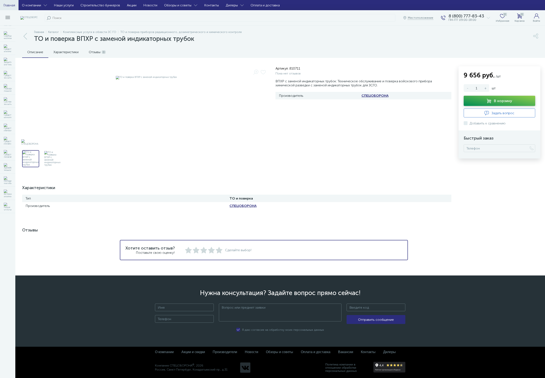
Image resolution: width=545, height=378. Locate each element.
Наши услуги (64, 5)
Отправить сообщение (376, 320)
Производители (225, 352)
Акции (131, 5)
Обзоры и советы (177, 5)
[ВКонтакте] (245, 367)
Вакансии (345, 352)
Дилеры (232, 5)
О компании (31, 5)
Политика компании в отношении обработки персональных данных (341, 367)
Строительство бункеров (100, 5)
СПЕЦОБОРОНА (375, 96)
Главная (9, 5)
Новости (150, 5)
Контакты (211, 5)
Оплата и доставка (265, 5)
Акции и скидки (193, 352)
